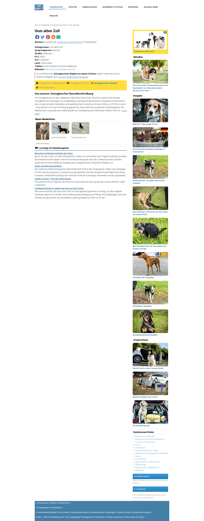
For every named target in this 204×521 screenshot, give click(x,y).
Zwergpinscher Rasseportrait (51, 83)
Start (36, 25)
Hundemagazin (43, 508)
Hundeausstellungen (79, 512)
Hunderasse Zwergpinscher (69, 42)
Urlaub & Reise (151, 7)
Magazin (54, 16)
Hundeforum (56, 508)
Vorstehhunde (140, 459)
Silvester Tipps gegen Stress (145, 124)
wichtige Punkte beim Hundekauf (73, 77)
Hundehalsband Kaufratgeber (145, 335)
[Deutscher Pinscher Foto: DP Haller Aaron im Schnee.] (60, 129)
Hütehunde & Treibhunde (145, 436)
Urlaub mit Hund (123, 512)
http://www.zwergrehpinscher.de (60, 69)
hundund (51, 517)
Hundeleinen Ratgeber (142, 306)
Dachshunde (140, 448)
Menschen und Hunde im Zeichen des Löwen (54, 153)
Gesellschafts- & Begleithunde (147, 467)
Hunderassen (56, 7)
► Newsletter (140, 489)
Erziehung (133, 7)
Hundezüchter (45, 25)
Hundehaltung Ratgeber (47, 512)
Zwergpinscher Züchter (60, 25)
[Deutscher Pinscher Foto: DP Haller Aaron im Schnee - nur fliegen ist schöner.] (80, 129)
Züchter (72, 7)
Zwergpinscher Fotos (79, 83)
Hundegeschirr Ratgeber (143, 277)
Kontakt (109, 517)
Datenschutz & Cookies (134, 517)
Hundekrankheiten (97, 512)
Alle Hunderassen (47, 87)
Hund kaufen (63, 512)
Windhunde (139, 470)
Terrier (137, 445)
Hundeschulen (89, 7)
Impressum (118, 517)
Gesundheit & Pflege (112, 7)
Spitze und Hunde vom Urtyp (146, 450)
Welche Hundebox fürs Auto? (145, 397)
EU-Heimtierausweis (141, 426)
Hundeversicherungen (141, 512)
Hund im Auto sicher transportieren (148, 368)
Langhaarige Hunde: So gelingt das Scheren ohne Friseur (59, 188)
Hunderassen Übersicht (144, 51)
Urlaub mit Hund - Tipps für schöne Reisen (53, 179)
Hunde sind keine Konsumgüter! (48, 166)
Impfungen (110, 512)
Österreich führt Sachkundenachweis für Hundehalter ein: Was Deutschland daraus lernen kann (150, 88)
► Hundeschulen (141, 476)
